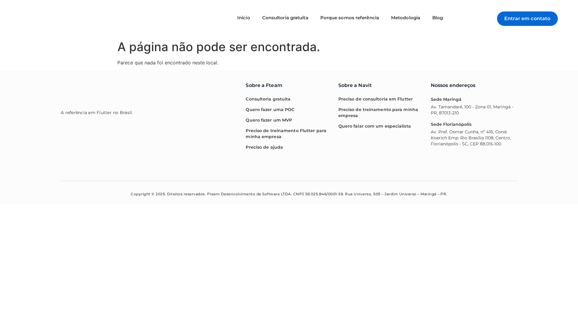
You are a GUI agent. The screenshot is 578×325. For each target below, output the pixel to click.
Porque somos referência (349, 17)
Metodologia (405, 17)
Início (243, 17)
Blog (437, 17)
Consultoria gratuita (285, 17)
